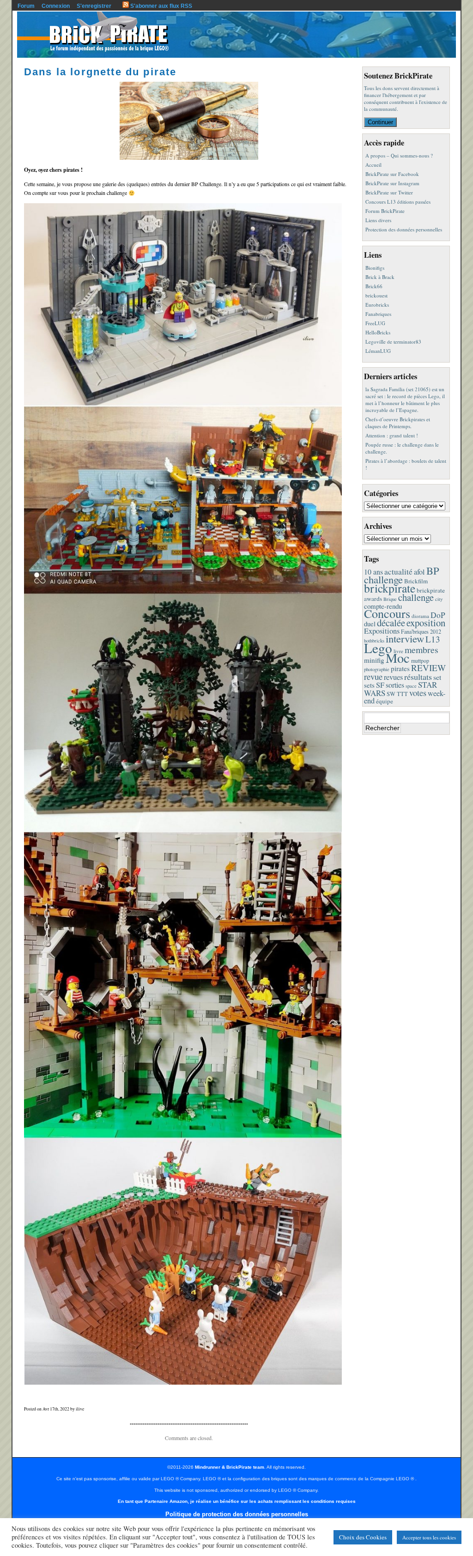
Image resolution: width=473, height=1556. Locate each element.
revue (373, 676)
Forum (26, 6)
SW (391, 694)
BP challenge (401, 574)
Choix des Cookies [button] (363, 1537)
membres (421, 649)
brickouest (376, 295)
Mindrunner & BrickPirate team (229, 1467)
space (411, 686)
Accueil (373, 164)
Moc (398, 657)
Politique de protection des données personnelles (236, 1514)
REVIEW (428, 667)
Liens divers (378, 220)
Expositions (382, 631)
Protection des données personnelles (403, 229)
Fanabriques (378, 313)
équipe (384, 701)
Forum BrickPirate (385, 210)
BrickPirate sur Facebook (392, 173)
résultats (418, 676)
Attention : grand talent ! (391, 435)
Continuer (380, 122)
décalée (391, 622)
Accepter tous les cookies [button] (429, 1537)
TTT (402, 694)
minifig (374, 660)
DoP (438, 615)
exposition (425, 622)
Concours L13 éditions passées (398, 201)
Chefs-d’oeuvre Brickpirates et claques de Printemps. (397, 423)
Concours (387, 613)
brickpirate (389, 588)
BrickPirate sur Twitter (389, 192)
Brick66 (373, 286)
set (437, 677)
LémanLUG (378, 350)
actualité (398, 571)
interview (405, 638)
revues (393, 677)
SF (380, 685)
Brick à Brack (379, 276)
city (439, 598)
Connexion (56, 6)
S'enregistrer (94, 6)
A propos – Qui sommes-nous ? (399, 155)
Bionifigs (374, 267)
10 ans (373, 571)
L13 (432, 639)
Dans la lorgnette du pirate (100, 72)
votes (417, 692)
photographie (376, 669)
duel (370, 623)
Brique (390, 599)
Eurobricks (377, 304)
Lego (378, 648)
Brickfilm (416, 581)
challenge (416, 597)
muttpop (420, 660)
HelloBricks (377, 332)
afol (419, 572)
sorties (395, 685)
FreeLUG (375, 323)
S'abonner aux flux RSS (160, 6)
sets (369, 685)
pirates (400, 668)
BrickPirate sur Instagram (392, 183)
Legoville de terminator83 (393, 341)
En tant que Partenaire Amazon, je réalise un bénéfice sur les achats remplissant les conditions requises (237, 1501)
